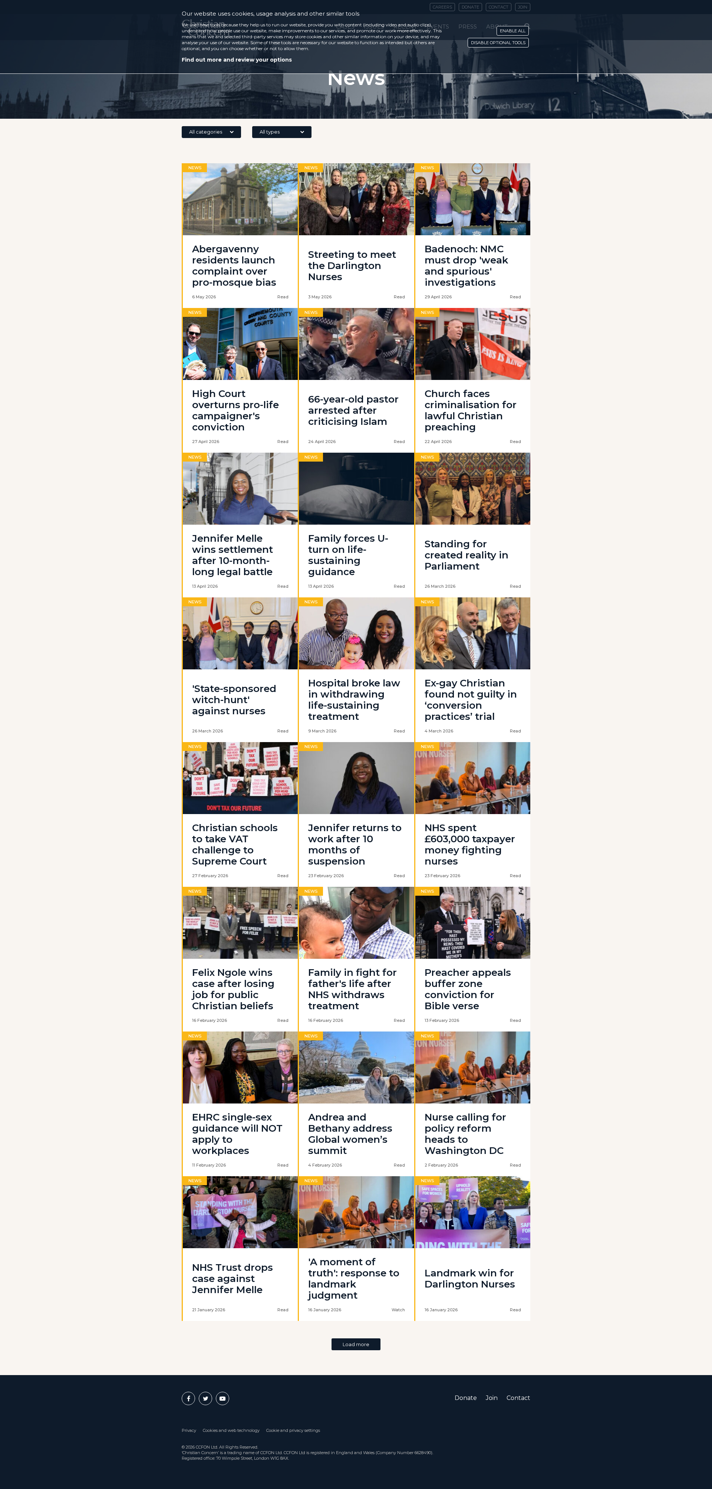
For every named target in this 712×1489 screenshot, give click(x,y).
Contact (518, 1397)
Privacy (189, 1430)
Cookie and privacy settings (293, 1430)
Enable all (512, 30)
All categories (205, 132)
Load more (356, 1344)
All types (270, 132)
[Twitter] (205, 1398)
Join (492, 1397)
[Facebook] (188, 1398)
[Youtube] (222, 1398)
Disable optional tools (498, 42)
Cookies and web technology (231, 1430)
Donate (466, 1397)
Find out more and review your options (237, 59)
